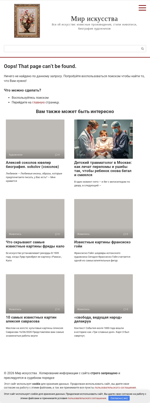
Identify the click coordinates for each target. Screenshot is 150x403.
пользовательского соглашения (115, 387)
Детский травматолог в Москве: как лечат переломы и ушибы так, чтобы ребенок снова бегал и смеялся (103, 168)
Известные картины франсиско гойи (102, 244)
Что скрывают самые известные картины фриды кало (35, 244)
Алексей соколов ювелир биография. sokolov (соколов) (32, 164)
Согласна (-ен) (119, 398)
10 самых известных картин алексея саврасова (31, 319)
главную (38, 102)
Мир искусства (94, 18)
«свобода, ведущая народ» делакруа (98, 319)
